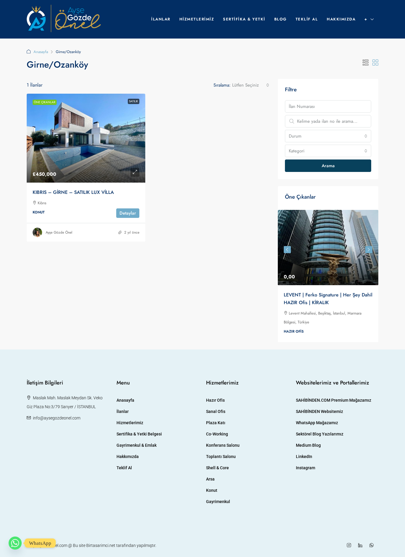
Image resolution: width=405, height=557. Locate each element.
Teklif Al (307, 19)
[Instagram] (350, 545)
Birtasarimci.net (100, 545)
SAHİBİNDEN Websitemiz (319, 411)
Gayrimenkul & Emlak (137, 445)
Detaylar (127, 213)
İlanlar (160, 19)
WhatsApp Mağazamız (317, 422)
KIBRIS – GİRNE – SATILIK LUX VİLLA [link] (73, 192)
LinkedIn (304, 456)
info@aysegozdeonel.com (56, 418)
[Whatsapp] (15, 543)
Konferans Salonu (223, 445)
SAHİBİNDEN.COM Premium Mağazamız (333, 400)
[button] (366, 63)
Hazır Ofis (215, 400)
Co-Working (217, 434)
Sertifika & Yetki (244, 19)
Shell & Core (217, 467)
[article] (328, 276)
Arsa (210, 479)
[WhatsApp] (372, 545)
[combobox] (250, 85)
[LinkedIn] (361, 545)
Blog (280, 19)
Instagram (305, 467)
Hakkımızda (341, 19)
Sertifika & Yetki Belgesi (139, 434)
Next (368, 249)
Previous (287, 249)
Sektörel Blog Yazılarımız (319, 434)
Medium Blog (308, 445)
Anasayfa (41, 52)
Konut (211, 490)
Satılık (133, 101)
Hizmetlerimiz (196, 19)
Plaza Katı (215, 422)
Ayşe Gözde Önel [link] (59, 232)
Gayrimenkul (218, 501)
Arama (328, 165)
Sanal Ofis (215, 411)
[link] (86, 138)
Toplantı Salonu (221, 456)
